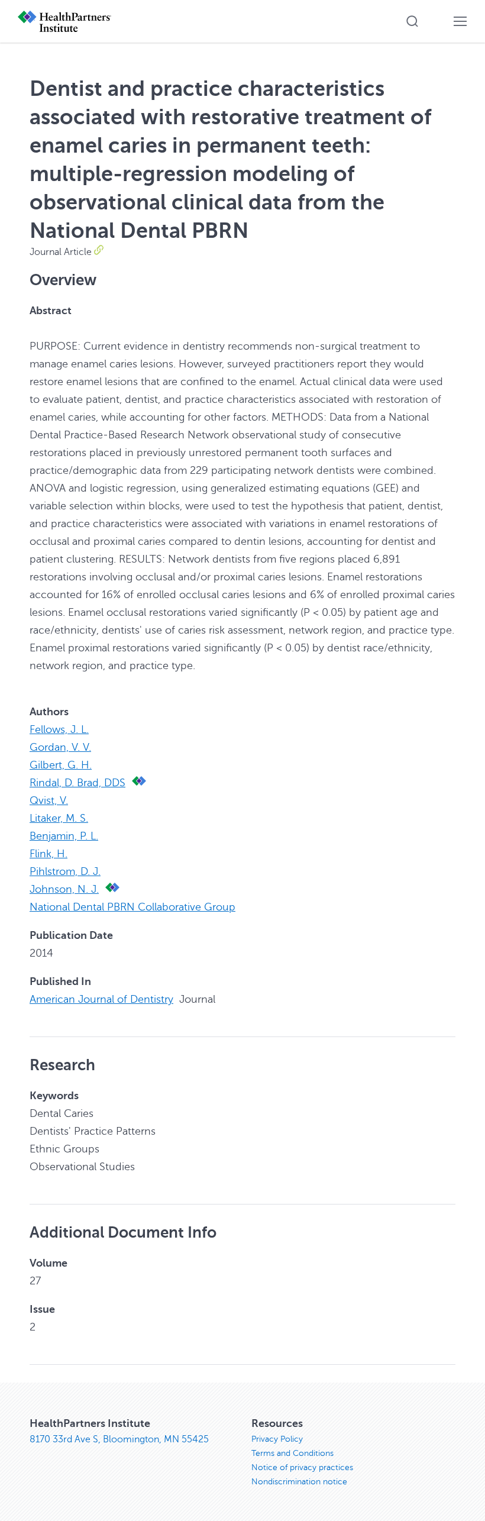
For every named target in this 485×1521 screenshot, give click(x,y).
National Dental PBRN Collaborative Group (132, 907)
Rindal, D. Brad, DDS (77, 783)
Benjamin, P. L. (64, 836)
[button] (412, 21)
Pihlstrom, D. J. (65, 871)
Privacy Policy (277, 1439)
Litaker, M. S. (59, 818)
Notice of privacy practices (302, 1467)
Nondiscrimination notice (299, 1481)
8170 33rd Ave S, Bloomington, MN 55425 (119, 1439)
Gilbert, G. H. (61, 765)
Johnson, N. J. (64, 889)
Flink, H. (48, 854)
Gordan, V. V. (60, 747)
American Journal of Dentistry (101, 999)
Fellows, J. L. (59, 729)
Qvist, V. (49, 800)
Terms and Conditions (292, 1453)
